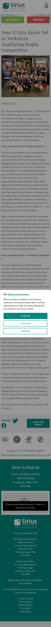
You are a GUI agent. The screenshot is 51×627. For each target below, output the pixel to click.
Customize (25, 323)
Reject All (25, 331)
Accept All (25, 316)
